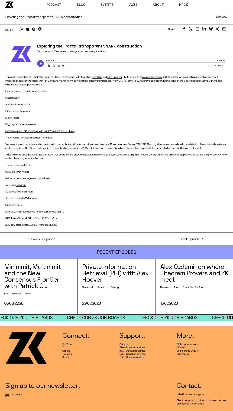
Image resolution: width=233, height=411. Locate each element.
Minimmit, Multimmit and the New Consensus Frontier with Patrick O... (32, 276)
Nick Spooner (114, 76)
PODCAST (53, 5)
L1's (6, 293)
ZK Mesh (181, 347)
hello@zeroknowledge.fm (190, 394)
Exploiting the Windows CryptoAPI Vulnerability (148, 154)
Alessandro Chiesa (152, 76)
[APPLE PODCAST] (27, 29)
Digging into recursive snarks (20, 124)
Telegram (21, 184)
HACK (183, 5)
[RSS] (21, 29)
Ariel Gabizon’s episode (17, 104)
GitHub (66, 350)
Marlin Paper (12, 117)
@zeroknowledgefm (39, 178)
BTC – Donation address (132, 350)
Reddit (65, 357)
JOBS (133, 5)
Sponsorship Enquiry (187, 350)
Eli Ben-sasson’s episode (17, 111)
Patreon (123, 344)
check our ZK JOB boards (96, 317)
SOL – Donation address (132, 353)
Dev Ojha (97, 76)
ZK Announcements (186, 344)
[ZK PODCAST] (9, 4)
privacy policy (195, 400)
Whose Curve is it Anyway (131, 148)
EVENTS (107, 5)
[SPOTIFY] (33, 29)
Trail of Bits (46, 137)
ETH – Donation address (132, 347)
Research (16, 293)
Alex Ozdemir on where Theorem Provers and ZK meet (194, 273)
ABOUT (158, 5)
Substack (16, 394)
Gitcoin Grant (26, 191)
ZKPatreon (30, 198)
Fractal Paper (12, 97)
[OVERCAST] (39, 29)
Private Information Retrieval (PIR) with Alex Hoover (115, 273)
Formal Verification (193, 287)
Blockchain (88, 287)
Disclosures (182, 353)
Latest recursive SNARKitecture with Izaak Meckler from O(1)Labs (39, 130)
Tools (28, 293)
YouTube (67, 344)
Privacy (115, 287)
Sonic (51, 80)
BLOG (81, 5)
